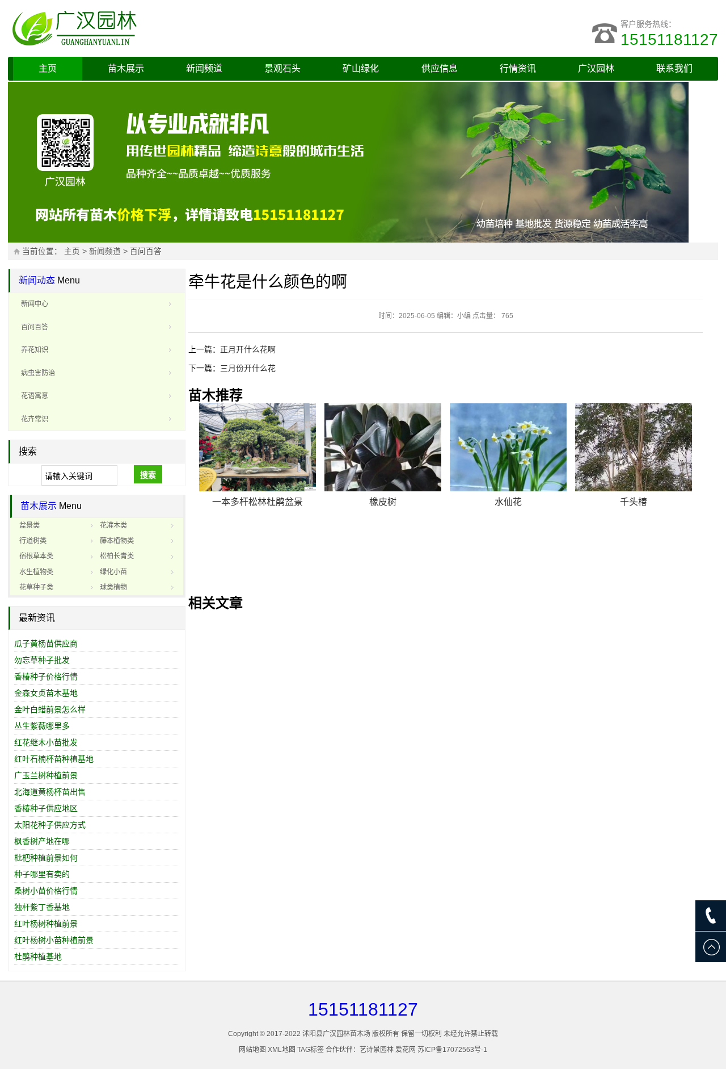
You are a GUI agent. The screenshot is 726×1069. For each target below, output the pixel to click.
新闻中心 (34, 304)
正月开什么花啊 (248, 349)
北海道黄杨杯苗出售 (50, 791)
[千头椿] (633, 447)
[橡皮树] (382, 447)
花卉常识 (34, 419)
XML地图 (282, 1050)
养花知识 (34, 350)
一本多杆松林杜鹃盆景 (257, 502)
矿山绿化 (361, 68)
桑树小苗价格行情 (46, 890)
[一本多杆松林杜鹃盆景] (257, 447)
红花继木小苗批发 (46, 742)
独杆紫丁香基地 (42, 907)
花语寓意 (34, 396)
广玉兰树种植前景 (46, 775)
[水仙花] (508, 447)
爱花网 (405, 1050)
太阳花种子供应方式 (50, 824)
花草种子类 (36, 587)
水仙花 (508, 502)
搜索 (148, 474)
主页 (48, 68)
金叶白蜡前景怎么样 (50, 709)
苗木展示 (126, 68)
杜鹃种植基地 (38, 956)
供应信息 (439, 68)
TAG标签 (310, 1050)
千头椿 (633, 502)
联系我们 (674, 68)
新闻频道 (204, 68)
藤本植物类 (117, 541)
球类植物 (113, 587)
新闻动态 (37, 280)
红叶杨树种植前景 (46, 923)
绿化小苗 (113, 572)
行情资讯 (518, 68)
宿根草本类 (36, 556)
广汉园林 (596, 68)
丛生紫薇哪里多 (42, 725)
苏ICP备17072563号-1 (452, 1050)
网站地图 (252, 1050)
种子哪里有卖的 (42, 874)
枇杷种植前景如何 (46, 857)
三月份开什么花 (248, 368)
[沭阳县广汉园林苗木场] (150, 28)
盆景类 (29, 525)
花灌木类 (113, 525)
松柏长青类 (117, 556)
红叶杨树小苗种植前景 (54, 940)
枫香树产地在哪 (42, 841)
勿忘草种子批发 (42, 660)
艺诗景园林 (377, 1050)
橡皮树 (382, 502)
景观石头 (282, 68)
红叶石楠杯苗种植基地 (54, 758)
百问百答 (146, 251)
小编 (464, 316)
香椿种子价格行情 (46, 676)
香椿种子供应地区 (46, 808)
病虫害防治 (38, 373)
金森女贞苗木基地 (46, 693)
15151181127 (669, 39)
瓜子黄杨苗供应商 (46, 643)
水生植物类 (36, 572)
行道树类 (33, 541)
